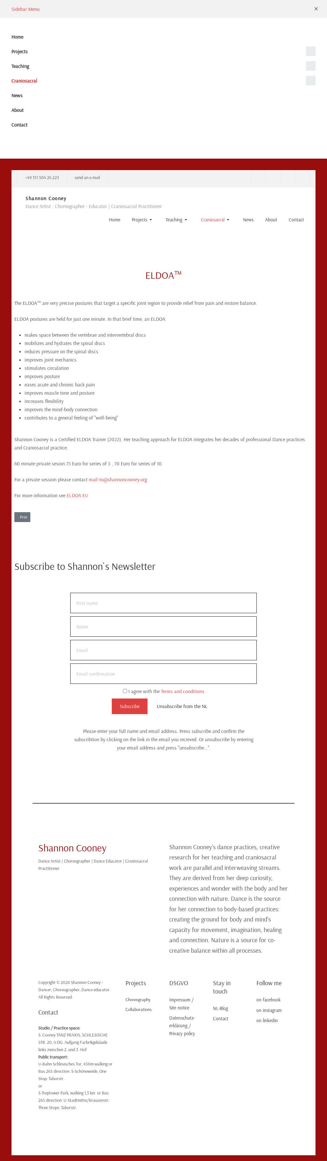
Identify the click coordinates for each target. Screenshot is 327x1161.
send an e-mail (87, 177)
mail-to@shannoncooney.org (118, 479)
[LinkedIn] (287, 177)
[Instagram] (272, 177)
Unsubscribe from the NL (182, 706)
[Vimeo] (302, 177)
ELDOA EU (77, 495)
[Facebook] (258, 177)
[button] (316, 9)
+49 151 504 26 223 (42, 177)
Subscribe (130, 706)
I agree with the (165, 691)
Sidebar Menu (25, 9)
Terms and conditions (182, 691)
